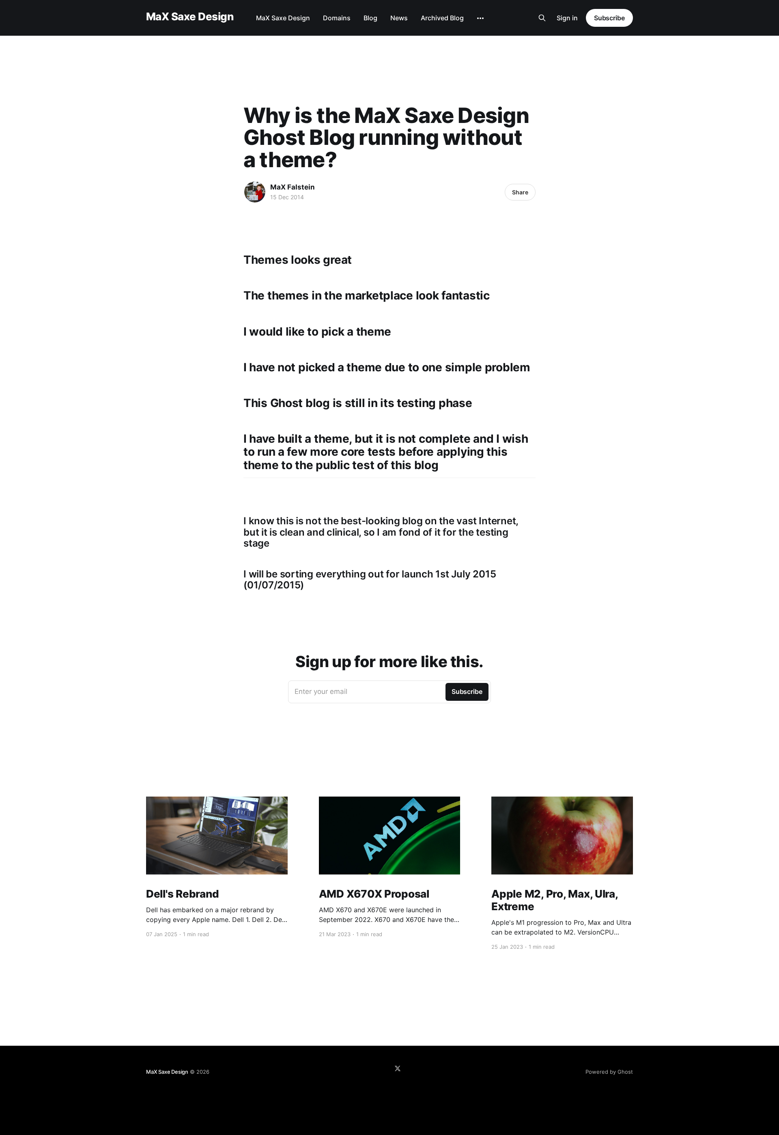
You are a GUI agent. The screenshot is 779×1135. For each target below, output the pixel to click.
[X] (397, 1068)
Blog (370, 18)
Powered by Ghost (609, 1071)
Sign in (567, 18)
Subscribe (609, 18)
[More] (480, 18)
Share (520, 192)
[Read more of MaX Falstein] (254, 192)
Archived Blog (442, 18)
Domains (337, 18)
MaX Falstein (292, 187)
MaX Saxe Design (189, 17)
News (399, 18)
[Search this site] (542, 17)
